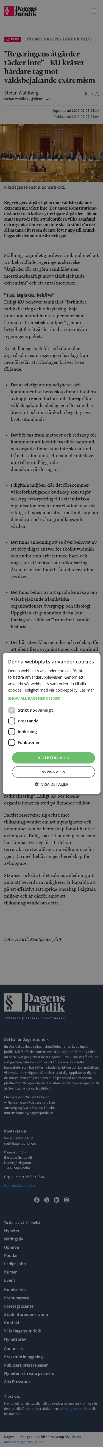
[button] (51, 698)
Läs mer (86, 690)
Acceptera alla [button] (53, 757)
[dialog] (51, 723)
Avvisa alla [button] (53, 771)
